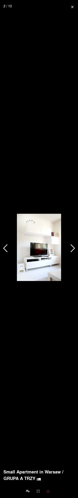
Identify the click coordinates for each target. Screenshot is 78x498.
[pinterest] (48, 491)
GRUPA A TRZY (19, 478)
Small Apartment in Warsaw (32, 471)
